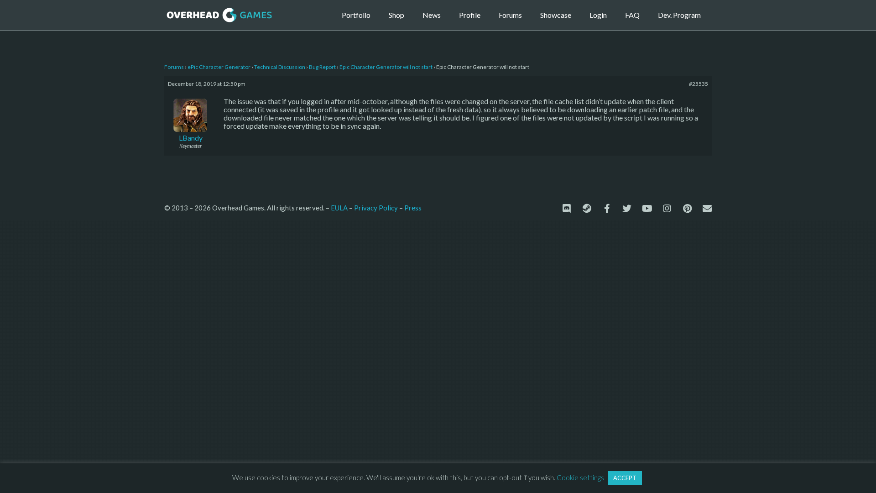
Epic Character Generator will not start (386, 66)
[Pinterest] (687, 208)
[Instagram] (667, 208)
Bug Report (322, 66)
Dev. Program (679, 14)
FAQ (632, 14)
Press (413, 207)
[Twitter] (626, 208)
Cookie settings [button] (580, 477)
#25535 (698, 83)
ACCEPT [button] (624, 478)
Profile (469, 14)
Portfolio (356, 14)
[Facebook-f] (606, 208)
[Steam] (586, 208)
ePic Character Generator (219, 66)
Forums (510, 14)
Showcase (555, 14)
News (431, 14)
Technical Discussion (279, 66)
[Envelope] (707, 208)
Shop (396, 14)
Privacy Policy (376, 208)
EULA (339, 208)
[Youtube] (647, 208)
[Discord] (566, 208)
